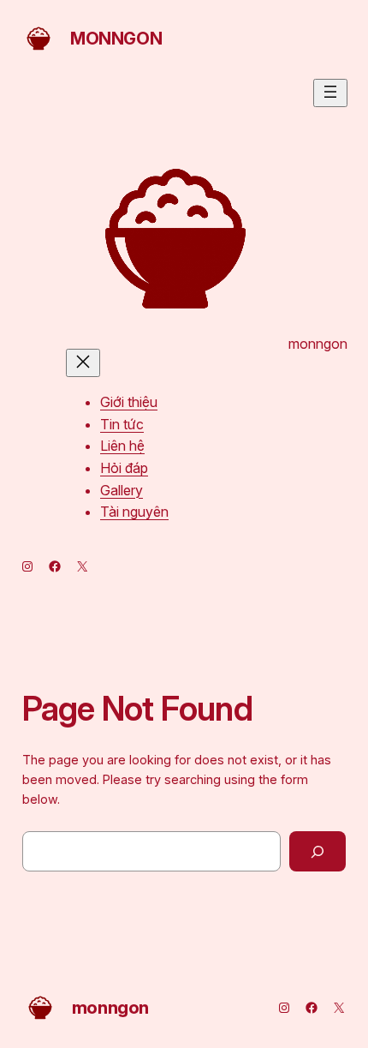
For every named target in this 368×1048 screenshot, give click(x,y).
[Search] (318, 851)
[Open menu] (330, 93)
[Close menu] (83, 363)
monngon (116, 38)
